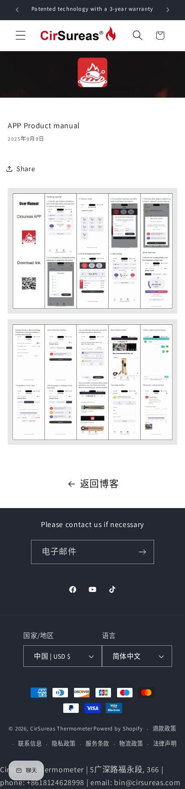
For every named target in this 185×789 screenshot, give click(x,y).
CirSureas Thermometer (61, 729)
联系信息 (30, 743)
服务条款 (97, 743)
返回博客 (99, 484)
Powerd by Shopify (117, 729)
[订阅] (142, 552)
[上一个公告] (17, 9)
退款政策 (164, 728)
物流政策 (131, 743)
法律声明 (165, 743)
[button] (20, 35)
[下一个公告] (167, 9)
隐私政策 (63, 743)
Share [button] (25, 168)
